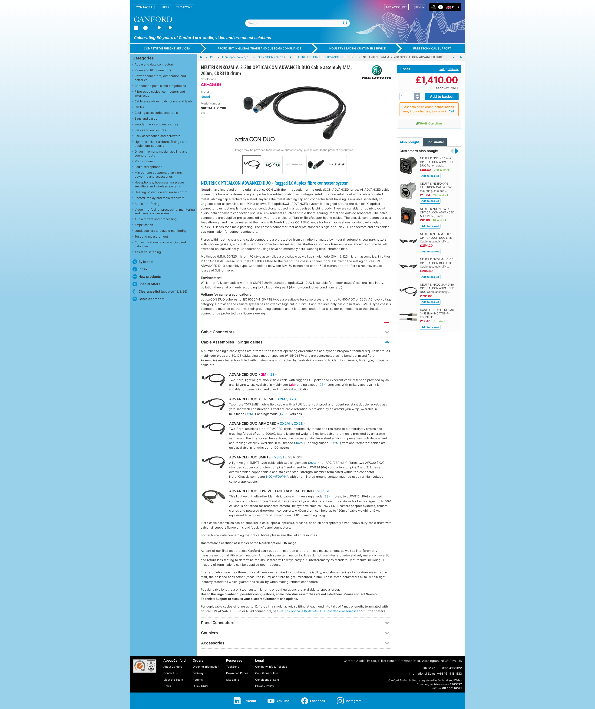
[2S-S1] (213, 463)
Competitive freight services (167, 48)
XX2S (298, 423)
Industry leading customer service (357, 48)
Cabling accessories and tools (156, 112)
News (167, 686)
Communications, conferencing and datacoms (160, 244)
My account (396, 7)
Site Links (232, 679)
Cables (139, 107)
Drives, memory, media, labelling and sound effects (161, 153)
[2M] (213, 380)
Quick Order (200, 686)
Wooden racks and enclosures (156, 124)
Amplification (144, 225)
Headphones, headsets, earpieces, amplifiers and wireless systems (160, 184)
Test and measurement (151, 236)
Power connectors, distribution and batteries (160, 78)
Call (451, 111)
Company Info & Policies (271, 666)
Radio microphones (148, 167)
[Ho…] (203, 57)
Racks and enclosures (150, 130)
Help (165, 7)
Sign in (419, 7)
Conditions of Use (266, 673)
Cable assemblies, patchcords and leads (164, 101)
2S (272, 374)
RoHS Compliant (431, 123)
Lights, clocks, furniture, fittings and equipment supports (161, 143)
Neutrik (206, 96)
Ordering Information (206, 666)
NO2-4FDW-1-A (277, 476)
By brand (146, 262)
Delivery (453, 69)
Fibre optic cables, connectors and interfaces (160, 93)
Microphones (144, 161)
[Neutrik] (375, 72)
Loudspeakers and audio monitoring (161, 230)
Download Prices (237, 673)
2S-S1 (279, 457)
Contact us (145, 7)
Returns (198, 679)
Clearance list (163, 291)
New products (150, 276)
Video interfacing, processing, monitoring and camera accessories (165, 211)
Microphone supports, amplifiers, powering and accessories (159, 174)
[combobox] (297, 23)
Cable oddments (152, 299)
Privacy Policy (264, 686)
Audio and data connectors (154, 64)
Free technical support (432, 48)
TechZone (184, 7)
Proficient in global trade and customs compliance (259, 48)
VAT (442, 69)
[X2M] (213, 405)
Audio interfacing (147, 204)
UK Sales (429, 668)
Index (143, 269)
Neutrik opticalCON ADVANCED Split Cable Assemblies (318, 611)
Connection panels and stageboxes (160, 86)
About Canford (172, 666)
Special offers (149, 284)
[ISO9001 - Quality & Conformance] (144, 666)
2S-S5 (322, 491)
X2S (292, 399)
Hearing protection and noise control (161, 192)
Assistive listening (148, 252)
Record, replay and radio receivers (159, 198)
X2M (281, 399)
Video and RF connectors (153, 70)
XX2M (285, 423)
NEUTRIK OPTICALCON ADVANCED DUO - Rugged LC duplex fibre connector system (275, 183)
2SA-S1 (294, 457)
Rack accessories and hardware (157, 136)
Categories (143, 58)
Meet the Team (173, 679)
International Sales (422, 673)
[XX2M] (213, 429)
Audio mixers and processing (156, 219)
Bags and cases (146, 118)
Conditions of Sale (267, 679)
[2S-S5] (213, 497)
